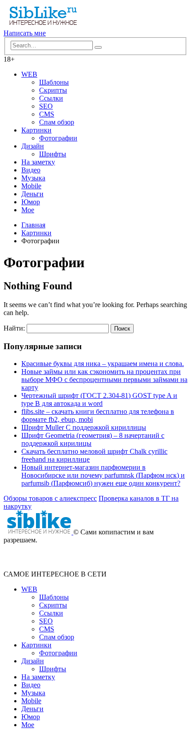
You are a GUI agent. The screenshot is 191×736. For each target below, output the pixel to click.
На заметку (38, 162)
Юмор (30, 202)
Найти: (14, 328)
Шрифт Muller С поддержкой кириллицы (83, 427)
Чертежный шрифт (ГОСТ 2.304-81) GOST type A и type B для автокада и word (99, 399)
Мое (27, 210)
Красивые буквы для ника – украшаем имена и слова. (102, 363)
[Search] (98, 47)
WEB (29, 74)
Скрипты (53, 90)
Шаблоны (54, 82)
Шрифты (52, 154)
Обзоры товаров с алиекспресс (50, 498)
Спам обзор (56, 122)
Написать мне (25, 33)
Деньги (32, 194)
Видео (30, 170)
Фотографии (58, 138)
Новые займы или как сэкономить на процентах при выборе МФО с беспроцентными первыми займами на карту (104, 379)
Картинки (36, 130)
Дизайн (32, 146)
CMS (46, 114)
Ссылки (51, 98)
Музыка (33, 178)
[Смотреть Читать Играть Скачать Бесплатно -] (40, 25)
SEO (46, 106)
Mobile (31, 186)
